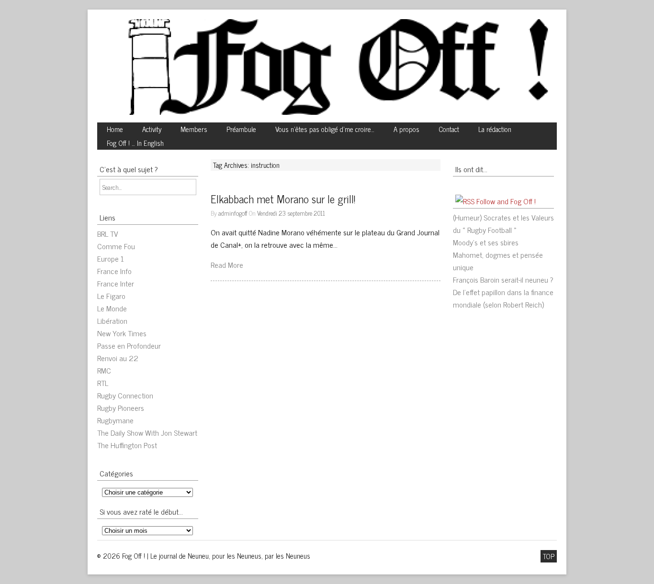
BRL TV (107, 233)
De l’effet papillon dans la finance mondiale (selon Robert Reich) (503, 298)
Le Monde (112, 308)
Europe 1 (110, 258)
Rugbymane (115, 420)
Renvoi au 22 (117, 358)
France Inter (115, 283)
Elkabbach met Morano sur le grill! (283, 199)
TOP (548, 556)
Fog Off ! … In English (135, 143)
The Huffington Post (127, 445)
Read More (227, 264)
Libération (112, 320)
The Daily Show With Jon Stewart (147, 432)
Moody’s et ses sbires (486, 242)
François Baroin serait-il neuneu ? (503, 279)
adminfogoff (233, 213)
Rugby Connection (125, 395)
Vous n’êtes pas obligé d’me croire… (324, 129)
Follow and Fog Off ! (506, 201)
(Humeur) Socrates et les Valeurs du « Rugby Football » (503, 223)
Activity (151, 129)
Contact (449, 129)
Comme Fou (116, 246)
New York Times (122, 333)
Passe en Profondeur (129, 345)
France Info (114, 270)
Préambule (241, 129)
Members (193, 129)
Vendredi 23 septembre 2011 (291, 213)
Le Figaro (111, 295)
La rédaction (494, 129)
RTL (102, 382)
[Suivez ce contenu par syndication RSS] (464, 201)
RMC (104, 370)
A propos (406, 129)
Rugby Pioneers (120, 407)
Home (115, 129)
